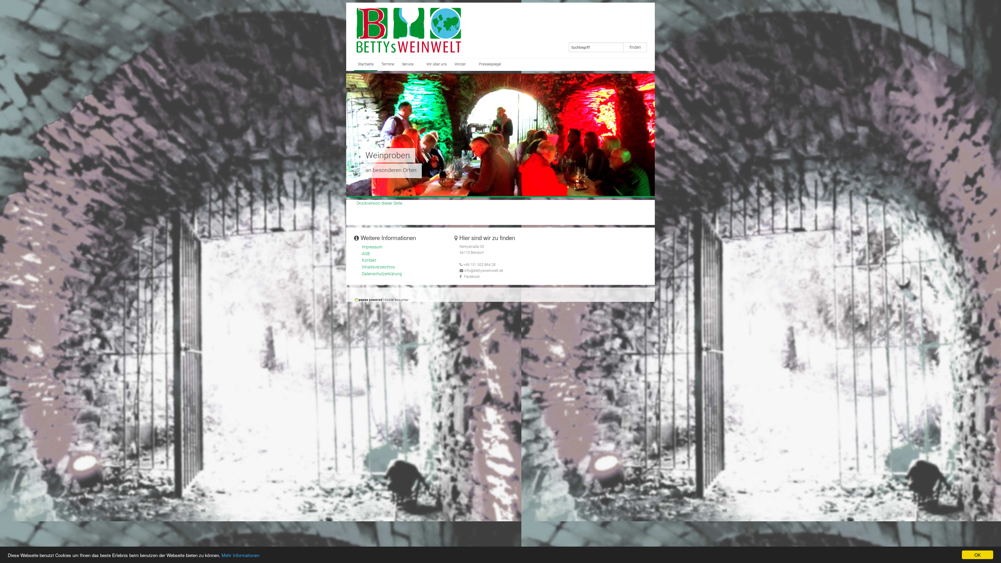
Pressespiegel (490, 64)
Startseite (366, 64)
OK (977, 555)
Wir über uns (436, 64)
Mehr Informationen (240, 555)
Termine (387, 64)
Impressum (372, 246)
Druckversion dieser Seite (379, 203)
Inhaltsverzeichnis (378, 267)
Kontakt (369, 260)
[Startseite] (409, 30)
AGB (366, 253)
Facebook (472, 276)
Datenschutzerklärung (382, 273)
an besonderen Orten (391, 170)
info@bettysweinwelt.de (483, 270)
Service (407, 64)
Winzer (460, 64)
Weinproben (387, 155)
